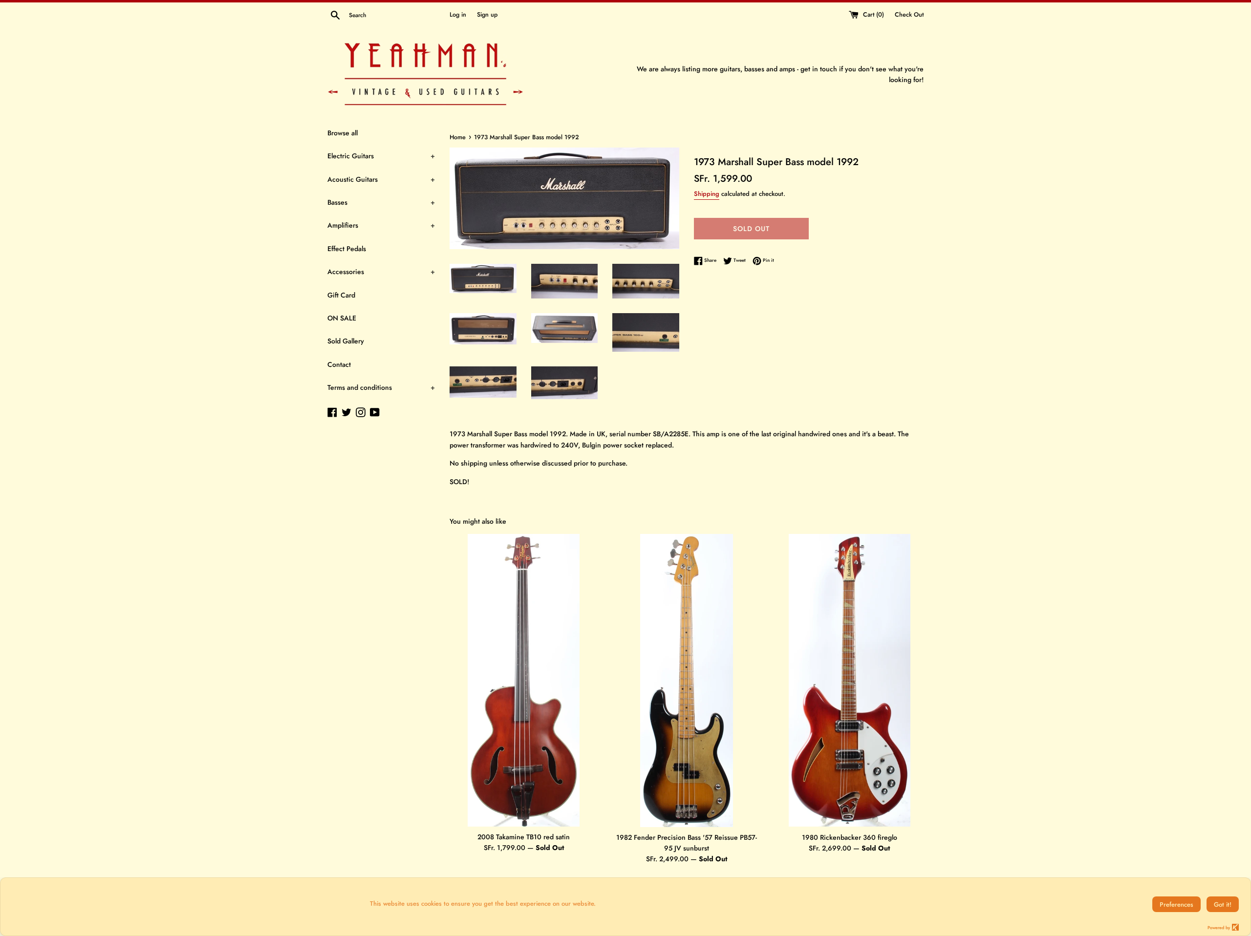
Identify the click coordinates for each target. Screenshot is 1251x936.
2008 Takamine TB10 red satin (523, 837)
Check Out (909, 14)
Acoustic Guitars (381, 179)
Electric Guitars (381, 156)
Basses (381, 202)
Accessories (381, 272)
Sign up (487, 14)
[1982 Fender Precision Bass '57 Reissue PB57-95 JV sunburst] (686, 680)
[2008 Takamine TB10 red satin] (524, 680)
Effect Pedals (346, 249)
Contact (339, 364)
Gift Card (341, 295)
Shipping (706, 193)
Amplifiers (381, 225)
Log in (458, 14)
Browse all (342, 133)
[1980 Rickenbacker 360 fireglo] (849, 680)
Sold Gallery (345, 341)
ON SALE (341, 318)
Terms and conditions (381, 387)
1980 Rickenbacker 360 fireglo (849, 837)
